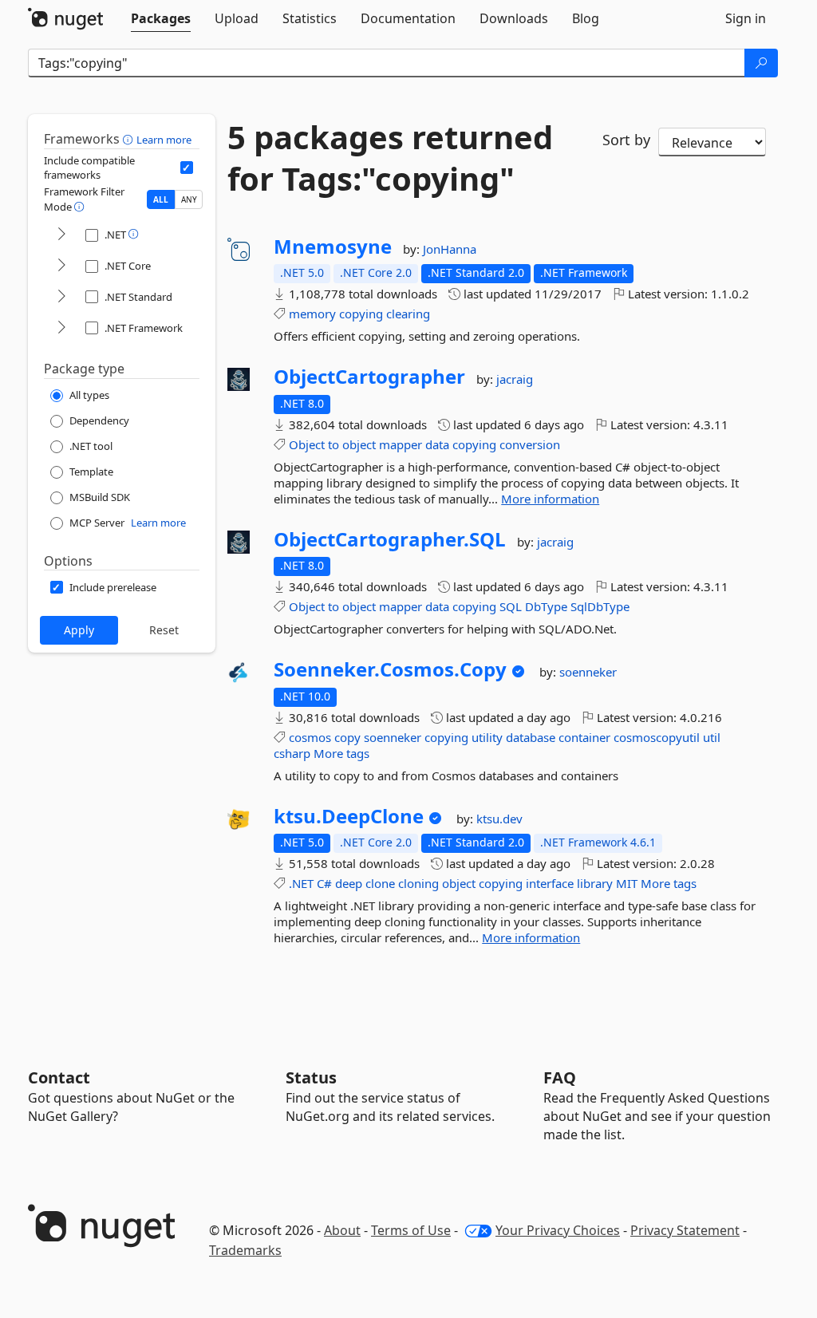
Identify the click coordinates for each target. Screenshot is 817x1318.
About (342, 1230)
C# (324, 883)
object (359, 444)
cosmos (310, 737)
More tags (341, 753)
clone (380, 883)
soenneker (588, 672)
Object (307, 444)
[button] (129, 139)
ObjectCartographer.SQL (390, 539)
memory (312, 314)
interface (550, 883)
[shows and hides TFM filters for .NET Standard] (61, 297)
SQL (510, 606)
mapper (400, 444)
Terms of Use (411, 1230)
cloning (418, 883)
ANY (189, 199)
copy (347, 737)
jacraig (514, 379)
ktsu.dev (499, 819)
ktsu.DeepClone (349, 816)
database (530, 737)
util (711, 737)
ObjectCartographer (369, 376)
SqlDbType (600, 606)
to (333, 444)
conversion (529, 444)
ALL (160, 199)
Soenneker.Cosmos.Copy (390, 669)
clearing (408, 314)
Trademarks (245, 1250)
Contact (59, 1077)
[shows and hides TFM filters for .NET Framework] (61, 328)
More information (550, 499)
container (584, 737)
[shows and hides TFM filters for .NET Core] (61, 266)
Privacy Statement (685, 1230)
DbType (546, 606)
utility (487, 737)
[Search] (761, 63)
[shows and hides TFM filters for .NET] (61, 235)
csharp (292, 753)
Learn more (163, 139)
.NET (301, 883)
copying (361, 314)
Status (311, 1077)
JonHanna (449, 249)
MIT (626, 883)
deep (348, 883)
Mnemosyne (333, 246)
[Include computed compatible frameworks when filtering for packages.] (186, 167)
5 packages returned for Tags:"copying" (390, 157)
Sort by (626, 139)
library (595, 883)
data (437, 444)
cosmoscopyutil (657, 737)
